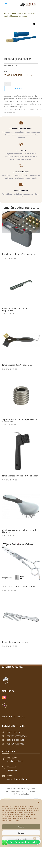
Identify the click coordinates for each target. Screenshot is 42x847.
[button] (39, 802)
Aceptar (21, 827)
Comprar (17, 88)
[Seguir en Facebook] (4, 705)
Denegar (21, 833)
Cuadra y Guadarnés (18, 13)
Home (6, 13)
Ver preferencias (21, 839)
